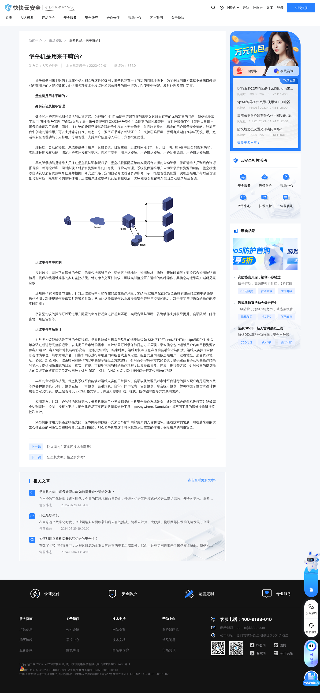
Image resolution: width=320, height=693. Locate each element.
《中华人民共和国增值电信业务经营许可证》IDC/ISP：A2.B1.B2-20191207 (121, 674)
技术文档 (119, 640)
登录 (280, 8)
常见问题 (168, 640)
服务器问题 (170, 629)
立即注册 (301, 8)
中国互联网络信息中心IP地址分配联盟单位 (46, 674)
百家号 (261, 653)
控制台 (258, 8)
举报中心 (72, 640)
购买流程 (26, 640)
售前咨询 (311, 585)
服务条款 (26, 650)
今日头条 (286, 653)
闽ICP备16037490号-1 (115, 664)
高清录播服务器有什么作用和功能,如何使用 (266, 115)
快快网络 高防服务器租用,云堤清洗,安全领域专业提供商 (40, 7)
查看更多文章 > (248, 143)
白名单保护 (120, 650)
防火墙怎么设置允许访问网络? (259, 129)
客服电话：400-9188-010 (246, 619)
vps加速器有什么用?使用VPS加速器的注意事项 (266, 102)
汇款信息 (26, 629)
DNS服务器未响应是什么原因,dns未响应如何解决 (266, 88)
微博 (283, 645)
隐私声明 (72, 650)
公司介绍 (72, 629)
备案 (270, 8)
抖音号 (261, 645)
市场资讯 (168, 650)
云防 (246, 8)
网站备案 (119, 629)
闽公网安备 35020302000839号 (45, 670)
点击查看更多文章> (202, 480)
